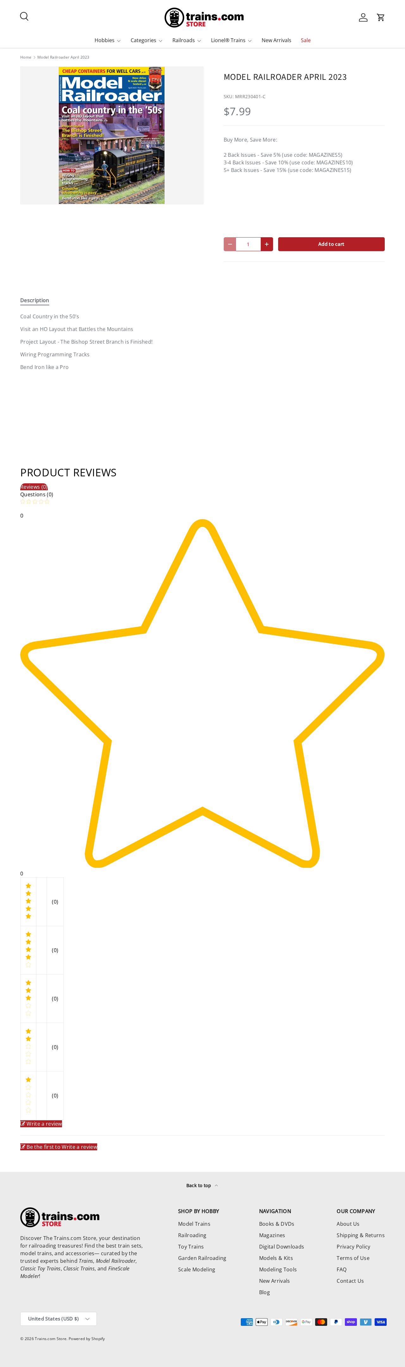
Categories (143, 40)
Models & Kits (276, 1258)
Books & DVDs (277, 1223)
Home (25, 57)
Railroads (183, 40)
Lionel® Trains (228, 40)
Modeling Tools (278, 1269)
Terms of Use (353, 1258)
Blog (264, 1292)
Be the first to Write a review (62, 1146)
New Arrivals (276, 40)
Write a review (44, 1123)
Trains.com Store (50, 1338)
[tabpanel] (111, 342)
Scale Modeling (196, 1269)
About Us (348, 1223)
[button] (381, 17)
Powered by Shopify (87, 1338)
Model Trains (194, 1223)
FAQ (341, 1269)
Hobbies (105, 40)
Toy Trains (191, 1246)
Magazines (272, 1235)
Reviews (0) (34, 486)
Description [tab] (34, 300)
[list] (112, 135)
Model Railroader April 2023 (63, 57)
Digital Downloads (281, 1246)
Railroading (192, 1235)
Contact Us (350, 1280)
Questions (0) (36, 494)
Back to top (199, 1185)
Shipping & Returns (361, 1235)
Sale (306, 40)
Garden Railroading (202, 1258)
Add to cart (331, 244)
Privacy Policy (353, 1246)
